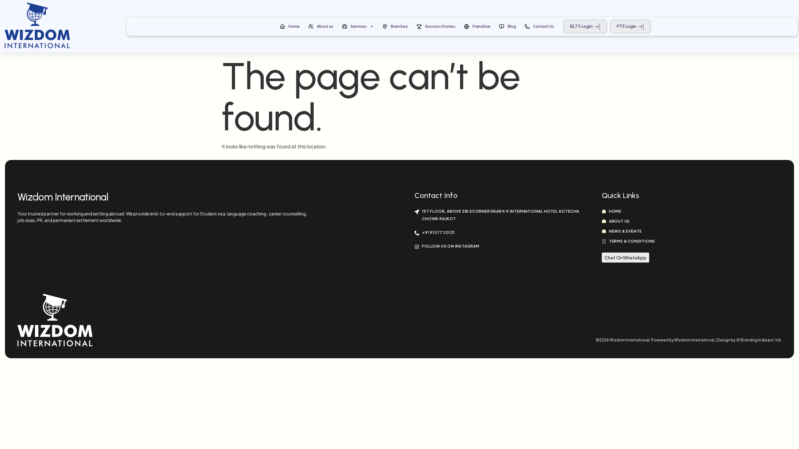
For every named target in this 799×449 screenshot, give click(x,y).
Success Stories (440, 26)
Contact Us (543, 26)
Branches (399, 26)
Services (358, 26)
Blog (511, 26)
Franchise (481, 26)
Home (294, 26)
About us (325, 26)
